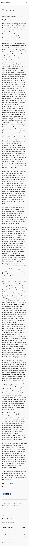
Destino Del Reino (5, 2)
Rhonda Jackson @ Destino (9, 16)
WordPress (12, 542)
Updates (20, 16)
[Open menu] (17, 2)
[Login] (26, 2)
